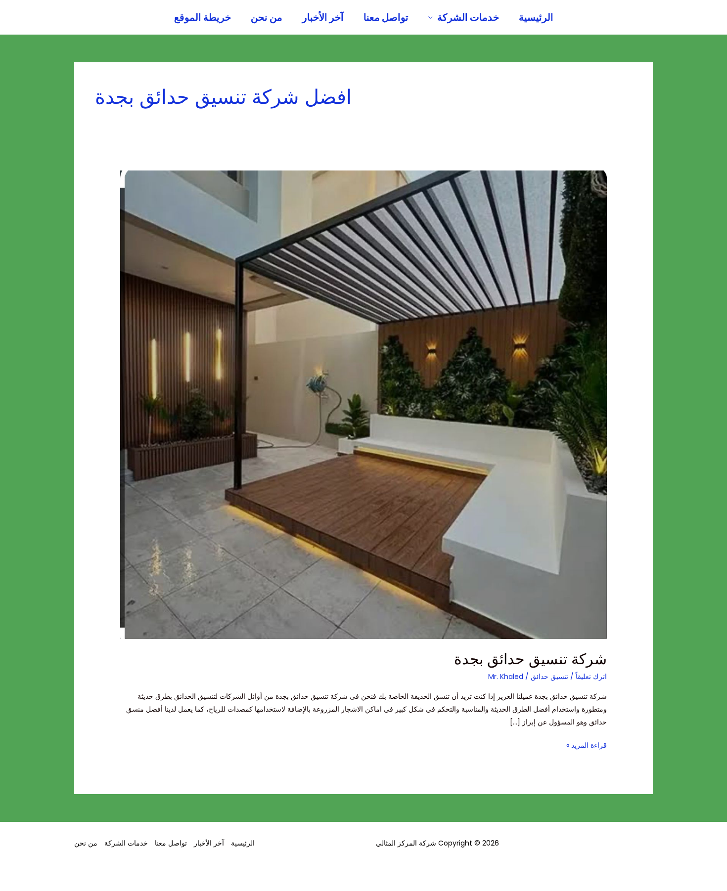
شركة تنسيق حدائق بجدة (530, 659)
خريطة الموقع (202, 17)
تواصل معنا (386, 17)
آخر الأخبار (323, 17)
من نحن (266, 17)
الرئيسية (536, 17)
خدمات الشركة (468, 17)
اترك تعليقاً (591, 676)
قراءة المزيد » (586, 744)
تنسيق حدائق (549, 676)
